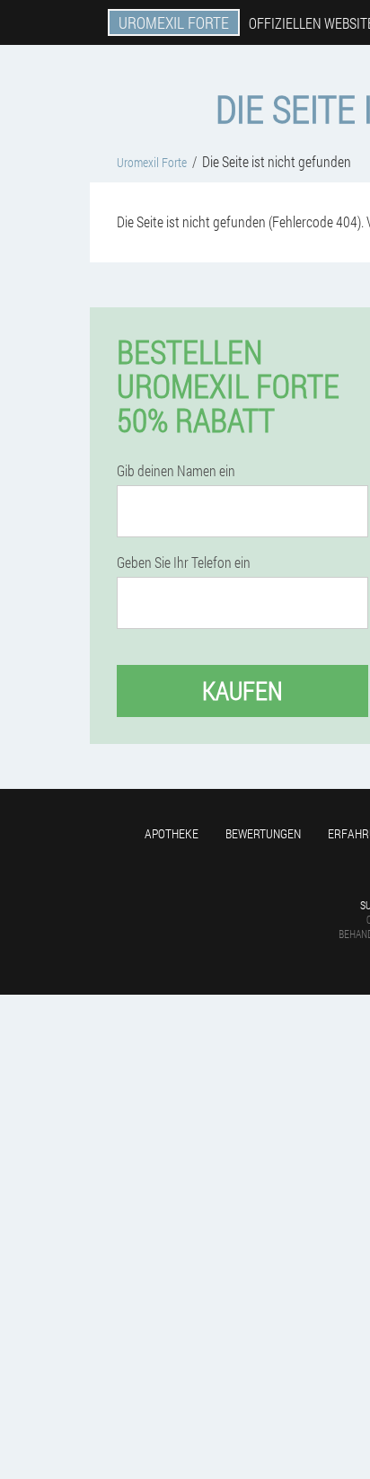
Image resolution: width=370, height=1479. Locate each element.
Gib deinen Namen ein (176, 471)
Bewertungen (263, 833)
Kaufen (242, 690)
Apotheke (171, 833)
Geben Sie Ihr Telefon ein (184, 562)
